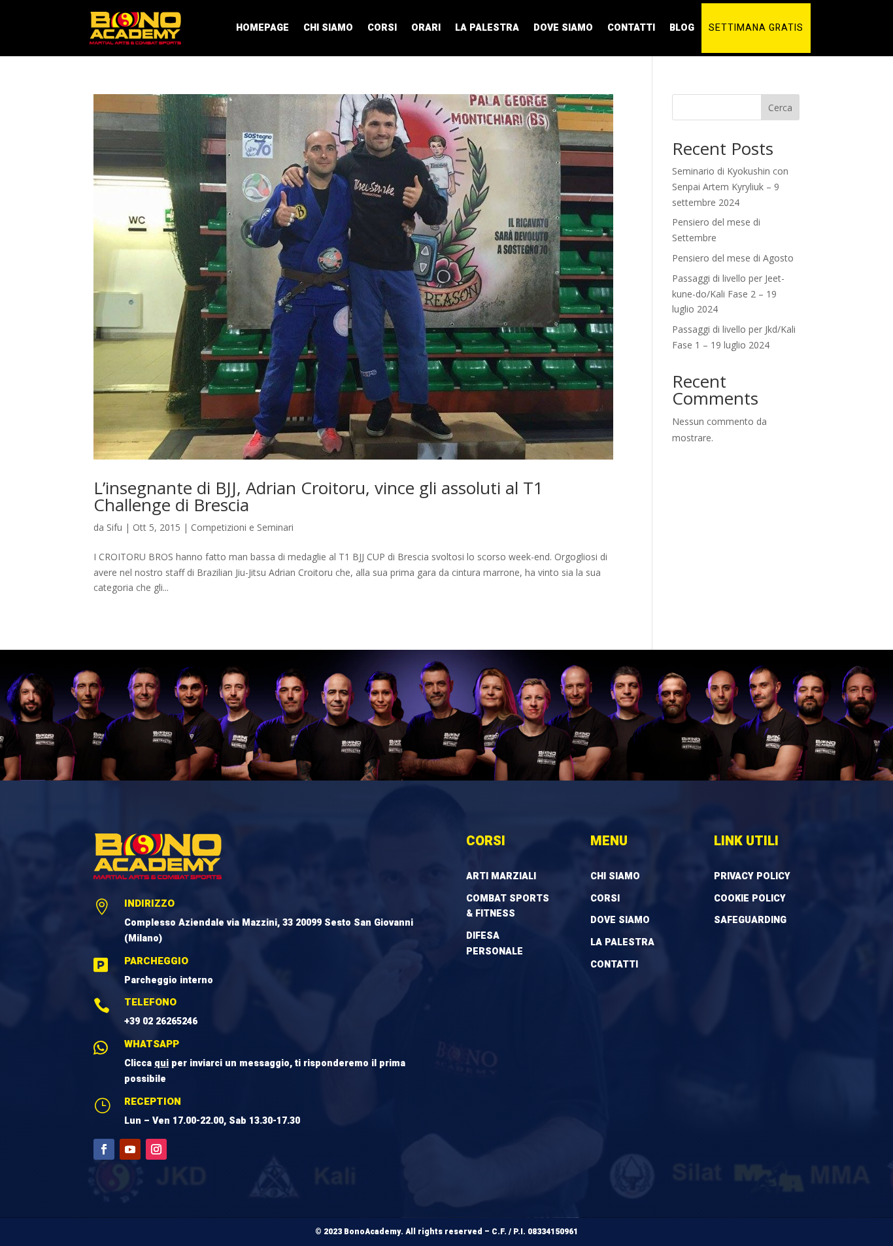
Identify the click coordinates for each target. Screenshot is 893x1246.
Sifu (114, 527)
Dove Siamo (563, 28)
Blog (681, 28)
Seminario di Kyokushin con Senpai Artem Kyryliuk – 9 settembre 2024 (730, 187)
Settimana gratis (756, 28)
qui (161, 1063)
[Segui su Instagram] (156, 1149)
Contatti (631, 28)
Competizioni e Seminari (242, 527)
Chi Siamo (328, 28)
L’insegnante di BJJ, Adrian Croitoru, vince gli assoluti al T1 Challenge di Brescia (318, 496)
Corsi (382, 28)
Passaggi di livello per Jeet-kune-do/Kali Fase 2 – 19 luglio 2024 (728, 294)
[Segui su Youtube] (130, 1149)
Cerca (780, 107)
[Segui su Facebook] (103, 1149)
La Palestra (487, 28)
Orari (426, 28)
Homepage (262, 28)
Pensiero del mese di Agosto (733, 258)
